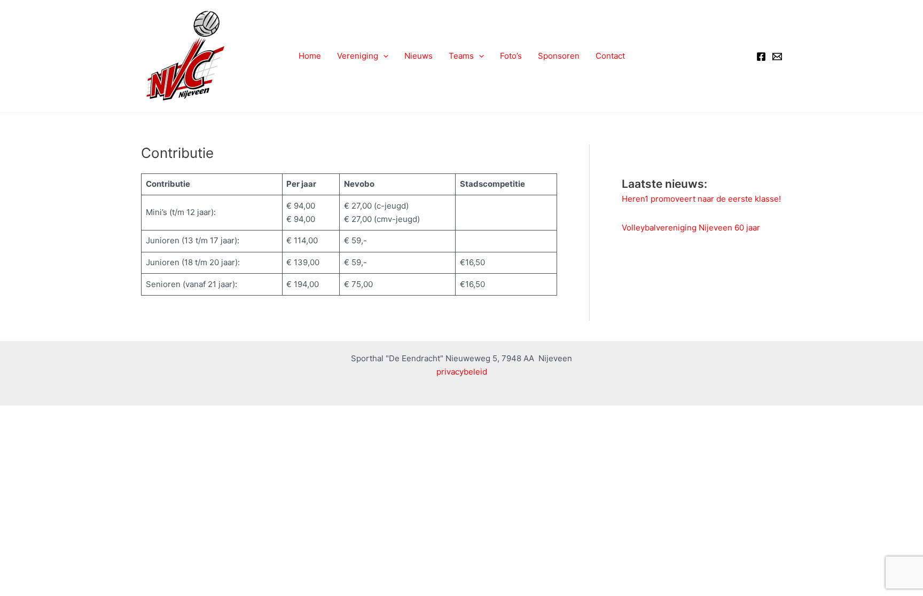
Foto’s (511, 56)
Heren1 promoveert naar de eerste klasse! (701, 199)
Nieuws (418, 56)
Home (310, 56)
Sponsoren (559, 56)
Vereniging (357, 56)
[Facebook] (761, 56)
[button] (383, 56)
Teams (461, 56)
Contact (610, 56)
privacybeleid (461, 372)
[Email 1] (777, 56)
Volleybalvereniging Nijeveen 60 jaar (691, 227)
